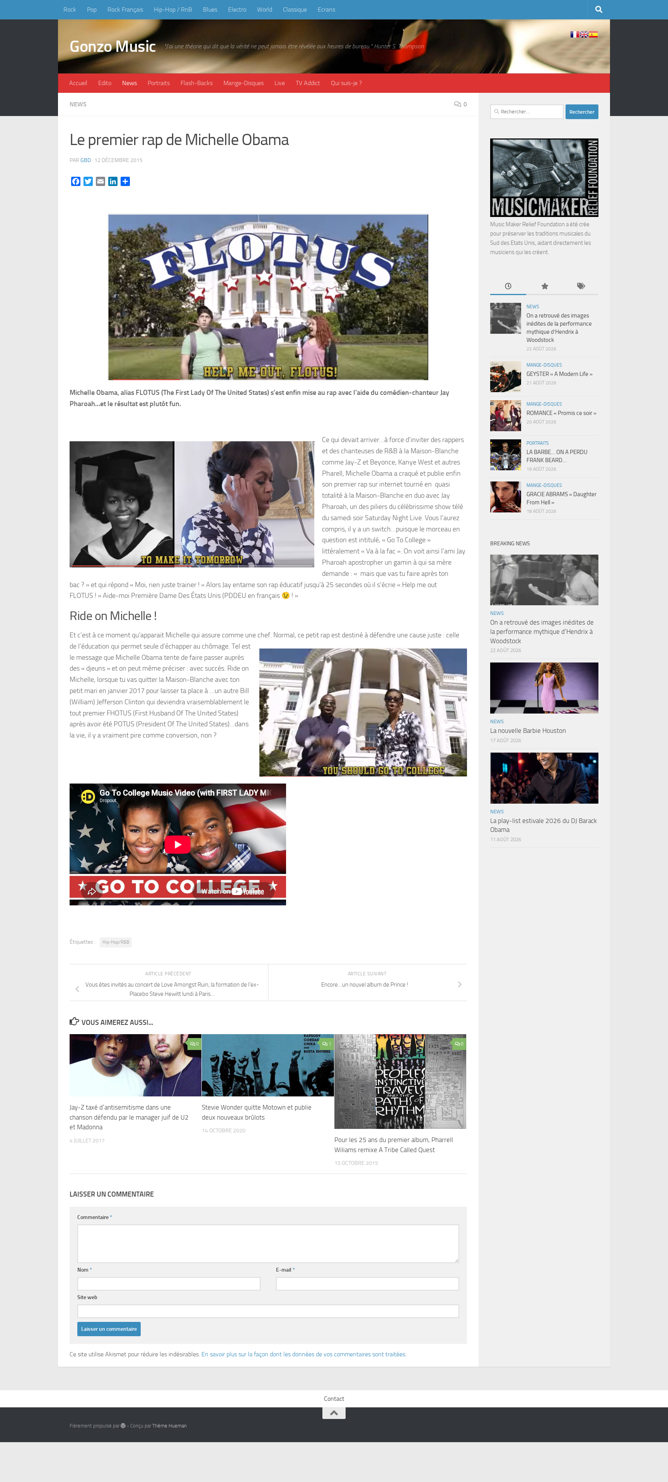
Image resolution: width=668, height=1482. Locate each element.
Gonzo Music (113, 46)
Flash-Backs (197, 83)
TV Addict (308, 83)
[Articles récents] (508, 286)
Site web (87, 1297)
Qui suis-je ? (346, 83)
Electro (237, 9)
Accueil (78, 83)
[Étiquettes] (580, 286)
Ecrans (326, 9)
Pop (92, 9)
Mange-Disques (243, 83)
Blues (210, 9)
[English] (584, 34)
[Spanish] (593, 34)
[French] (575, 34)
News (129, 83)
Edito (104, 83)
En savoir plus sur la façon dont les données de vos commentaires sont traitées (303, 1354)
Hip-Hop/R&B (115, 942)
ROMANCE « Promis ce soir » (561, 413)
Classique (295, 9)
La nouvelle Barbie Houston (528, 730)
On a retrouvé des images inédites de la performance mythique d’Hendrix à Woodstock (542, 631)
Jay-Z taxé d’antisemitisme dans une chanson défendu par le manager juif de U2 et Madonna (129, 1117)
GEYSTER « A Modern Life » (560, 373)
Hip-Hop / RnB (173, 9)
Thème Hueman (169, 1426)
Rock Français (125, 9)
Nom (84, 1270)
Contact (334, 1398)
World (264, 9)
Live (279, 83)
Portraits (159, 83)
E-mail (285, 1270)
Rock (69, 9)
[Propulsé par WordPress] (123, 1425)
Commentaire (94, 1217)
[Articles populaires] (544, 286)
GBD (85, 160)
